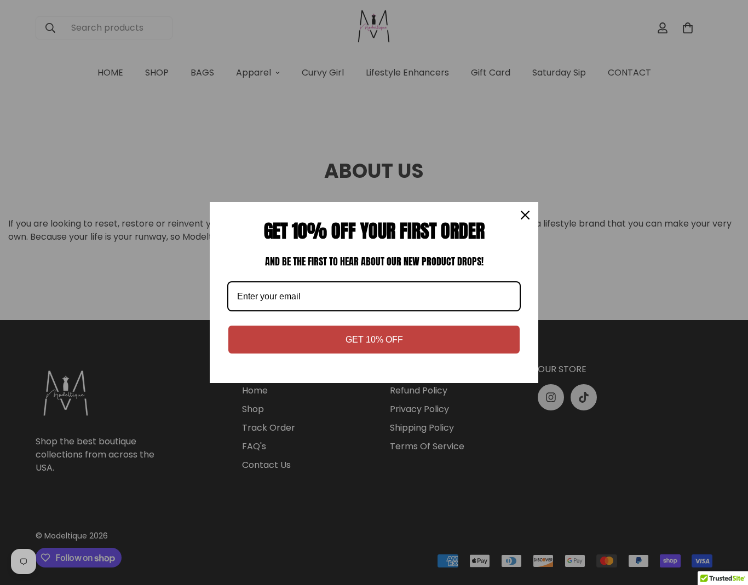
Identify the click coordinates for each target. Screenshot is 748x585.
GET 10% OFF (374, 339)
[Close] (525, 215)
